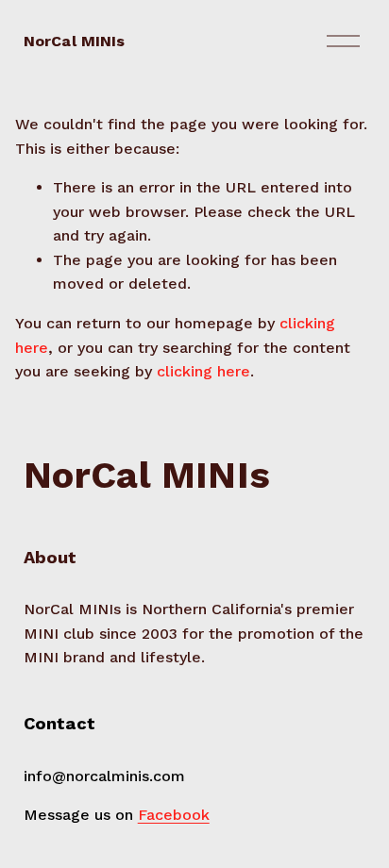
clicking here (203, 371)
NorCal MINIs (75, 41)
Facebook (174, 815)
